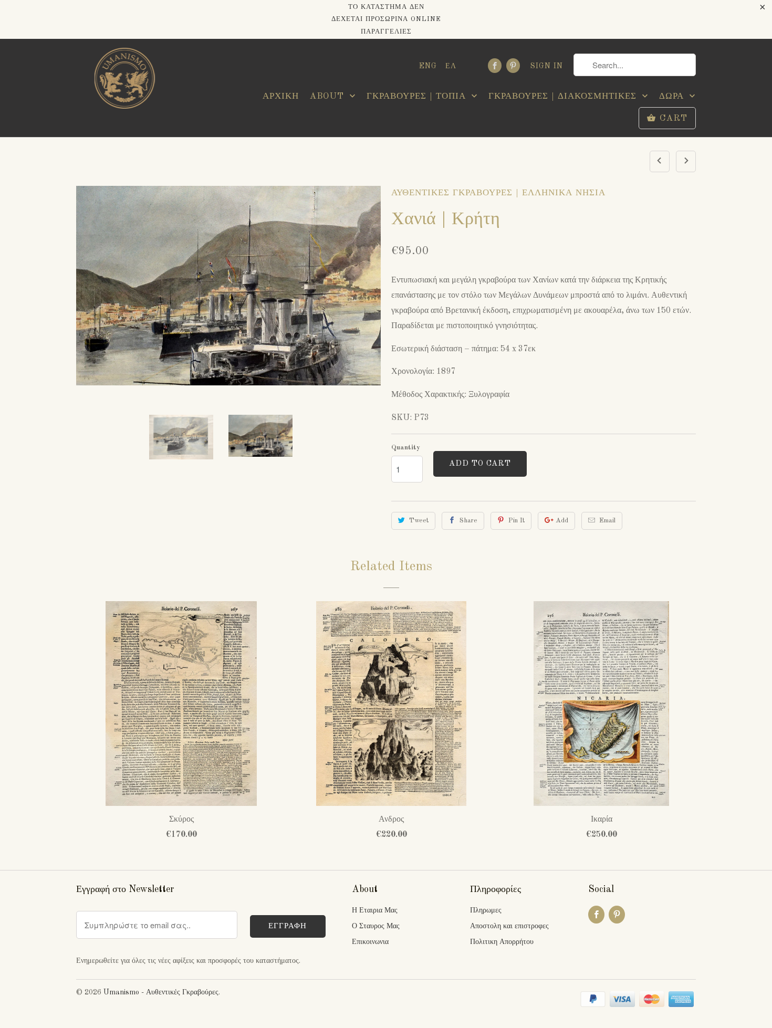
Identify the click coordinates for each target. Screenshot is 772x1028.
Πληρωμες (486, 910)
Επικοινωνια (370, 942)
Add (562, 520)
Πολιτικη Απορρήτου (502, 942)
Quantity (405, 447)
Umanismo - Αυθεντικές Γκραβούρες (160, 992)
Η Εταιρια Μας (375, 910)
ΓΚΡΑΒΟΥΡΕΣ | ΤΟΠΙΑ (418, 96)
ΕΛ (450, 66)
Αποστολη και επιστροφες (509, 926)
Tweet (419, 520)
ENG (428, 66)
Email (607, 520)
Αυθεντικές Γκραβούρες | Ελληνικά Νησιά (498, 192)
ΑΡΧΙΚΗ (281, 96)
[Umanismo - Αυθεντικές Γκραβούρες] (123, 81)
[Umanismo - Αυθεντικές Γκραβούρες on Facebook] (495, 65)
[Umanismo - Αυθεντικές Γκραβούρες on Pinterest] (513, 65)
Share (468, 520)
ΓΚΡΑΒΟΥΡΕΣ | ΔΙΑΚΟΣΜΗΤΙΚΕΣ (564, 96)
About (328, 96)
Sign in (546, 66)
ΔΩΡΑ (673, 96)
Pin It (516, 520)
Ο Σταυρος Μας (376, 926)
